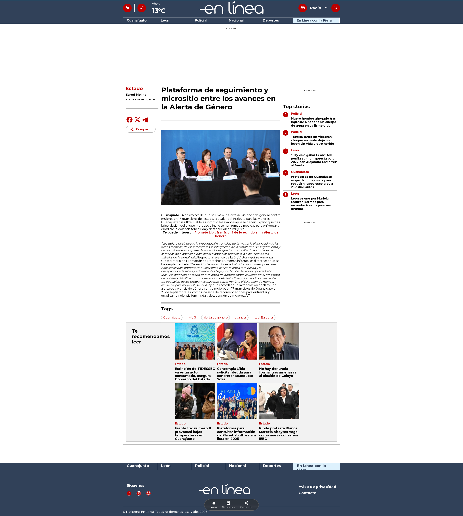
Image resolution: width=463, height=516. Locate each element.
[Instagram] (148, 494)
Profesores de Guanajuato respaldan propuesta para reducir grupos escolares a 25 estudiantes (312, 182)
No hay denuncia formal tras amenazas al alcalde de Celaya (277, 372)
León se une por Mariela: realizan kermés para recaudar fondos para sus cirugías (311, 204)
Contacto (308, 493)
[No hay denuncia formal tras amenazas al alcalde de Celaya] (279, 341)
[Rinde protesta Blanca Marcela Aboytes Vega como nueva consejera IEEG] (279, 401)
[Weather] (141, 8)
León (165, 20)
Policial (201, 20)
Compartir (144, 129)
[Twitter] (137, 121)
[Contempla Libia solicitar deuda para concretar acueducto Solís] (237, 341)
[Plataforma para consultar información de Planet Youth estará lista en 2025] (237, 401)
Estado (134, 88)
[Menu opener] (127, 8)
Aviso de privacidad (317, 487)
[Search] (335, 8)
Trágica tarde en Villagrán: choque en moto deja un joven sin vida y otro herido (312, 140)
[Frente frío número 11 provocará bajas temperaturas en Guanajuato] (195, 401)
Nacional (236, 20)
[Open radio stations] (302, 8)
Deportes (271, 20)
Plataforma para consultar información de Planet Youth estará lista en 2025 (236, 433)
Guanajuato (136, 20)
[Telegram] (145, 122)
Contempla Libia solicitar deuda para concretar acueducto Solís (235, 374)
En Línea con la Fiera (314, 20)
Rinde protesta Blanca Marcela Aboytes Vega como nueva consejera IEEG (278, 433)
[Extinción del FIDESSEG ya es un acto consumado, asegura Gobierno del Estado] (195, 341)
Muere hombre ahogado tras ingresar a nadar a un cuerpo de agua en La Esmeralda (313, 122)
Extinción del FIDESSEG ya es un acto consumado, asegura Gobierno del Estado (195, 374)
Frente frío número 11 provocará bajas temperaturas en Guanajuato (193, 433)
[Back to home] (232, 12)
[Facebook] (129, 122)
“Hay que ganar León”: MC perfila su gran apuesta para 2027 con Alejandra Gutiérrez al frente (314, 160)
